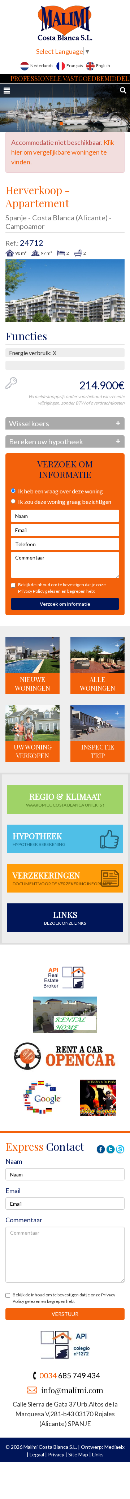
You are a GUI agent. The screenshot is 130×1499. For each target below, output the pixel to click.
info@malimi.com (72, 1390)
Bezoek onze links (65, 917)
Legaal (37, 1454)
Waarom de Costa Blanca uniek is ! (65, 799)
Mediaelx (114, 1447)
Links (98, 1454)
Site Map (78, 1454)
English (102, 65)
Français (74, 65)
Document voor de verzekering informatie (63, 877)
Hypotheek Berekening (39, 838)
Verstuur (65, 1314)
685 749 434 (69, 1375)
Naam (13, 1161)
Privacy (56, 1454)
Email (13, 1191)
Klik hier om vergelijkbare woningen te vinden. (62, 152)
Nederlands (41, 65)
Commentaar (23, 1220)
